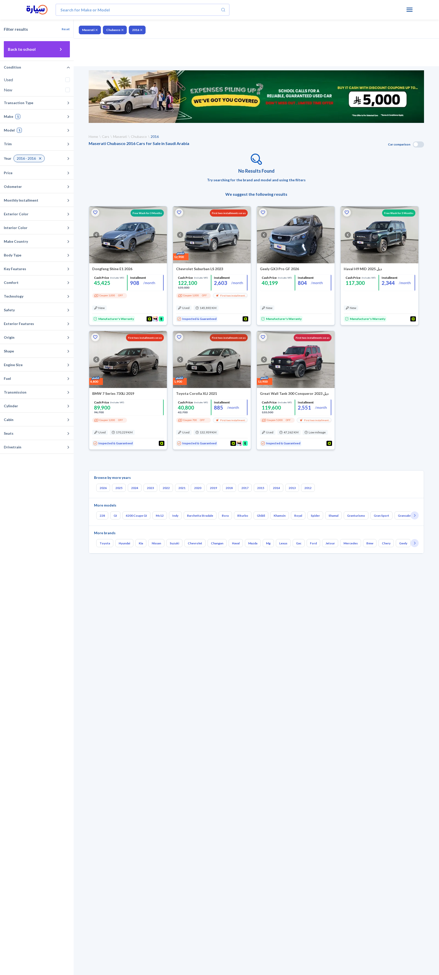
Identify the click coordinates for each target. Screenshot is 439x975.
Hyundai (124, 543)
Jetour (330, 543)
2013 (292, 488)
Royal (298, 515)
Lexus (283, 543)
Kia (141, 543)
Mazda (252, 543)
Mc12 (160, 515)
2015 (260, 488)
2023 (150, 488)
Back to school (22, 49)
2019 (213, 488)
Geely (403, 543)
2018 (229, 488)
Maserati (88, 30)
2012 (307, 488)
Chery (386, 543)
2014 (276, 488)
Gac (298, 543)
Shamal (333, 515)
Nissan (156, 543)
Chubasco (113, 30)
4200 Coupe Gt (136, 515)
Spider (315, 515)
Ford (313, 543)
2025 (118, 488)
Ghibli (261, 515)
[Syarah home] (37, 10)
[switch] (418, 144)
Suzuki (174, 543)
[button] (95, 212)
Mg (268, 543)
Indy (175, 515)
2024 (134, 488)
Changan (217, 543)
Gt (115, 515)
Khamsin (280, 515)
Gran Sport (381, 515)
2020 (197, 488)
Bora (225, 515)
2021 (181, 488)
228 (102, 515)
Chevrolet (195, 543)
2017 (244, 488)
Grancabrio (406, 515)
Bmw (369, 543)
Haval (236, 543)
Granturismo (356, 515)
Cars (105, 136)
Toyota (105, 543)
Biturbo (242, 515)
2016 (135, 30)
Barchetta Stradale (200, 515)
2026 (103, 488)
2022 (166, 488)
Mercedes (350, 543)
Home (93, 136)
